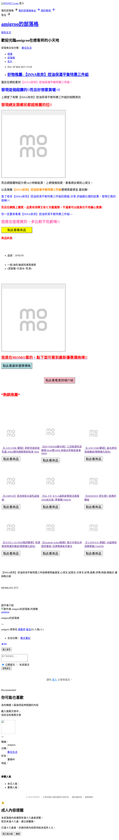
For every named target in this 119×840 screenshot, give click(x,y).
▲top (4, 643)
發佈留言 (6, 668)
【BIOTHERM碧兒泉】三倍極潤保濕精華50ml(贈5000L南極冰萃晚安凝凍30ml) (61, 450)
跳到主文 (6, 32)
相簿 (9, 54)
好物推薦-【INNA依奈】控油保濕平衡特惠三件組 (48, 75)
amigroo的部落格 (20, 24)
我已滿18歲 (7, 834)
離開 (18, 834)
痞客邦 (21, 629)
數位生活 (27, 48)
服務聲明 (89, 797)
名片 (9, 61)
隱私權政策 (77, 797)
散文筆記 (25, 638)
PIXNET (36, 797)
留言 (28, 629)
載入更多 (6, 649)
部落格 (11, 57)
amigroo (5, 612)
